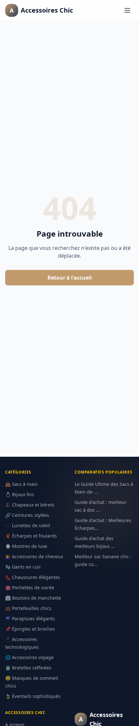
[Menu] (127, 10)
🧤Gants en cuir (23, 567)
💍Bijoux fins (19, 494)
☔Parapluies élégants (30, 618)
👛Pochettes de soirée (29, 587)
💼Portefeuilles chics (28, 608)
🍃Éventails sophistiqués (32, 696)
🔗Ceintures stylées (27, 515)
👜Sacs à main (21, 484)
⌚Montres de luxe (26, 546)
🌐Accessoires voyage (29, 657)
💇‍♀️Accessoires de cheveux (34, 556)
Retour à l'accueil (70, 277)
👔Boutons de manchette (33, 598)
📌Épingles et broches (30, 629)
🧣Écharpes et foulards (31, 536)
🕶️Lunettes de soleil (27, 525)
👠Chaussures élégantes (32, 577)
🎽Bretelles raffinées (28, 668)
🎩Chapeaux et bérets (29, 505)
